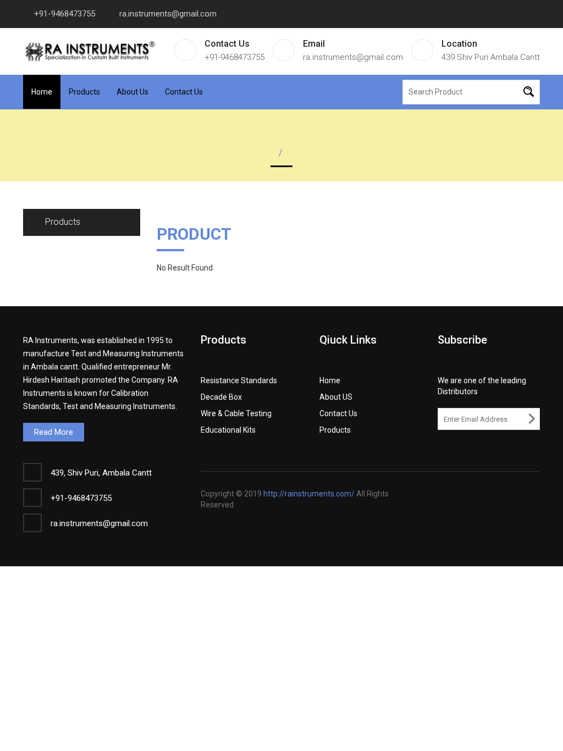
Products (84, 91)
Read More (53, 432)
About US (335, 397)
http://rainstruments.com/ (309, 493)
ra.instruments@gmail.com (168, 14)
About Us (132, 91)
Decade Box (221, 397)
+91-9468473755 (64, 14)
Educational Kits (228, 430)
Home (41, 91)
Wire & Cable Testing (236, 413)
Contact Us (184, 91)
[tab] (81, 222)
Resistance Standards (239, 380)
